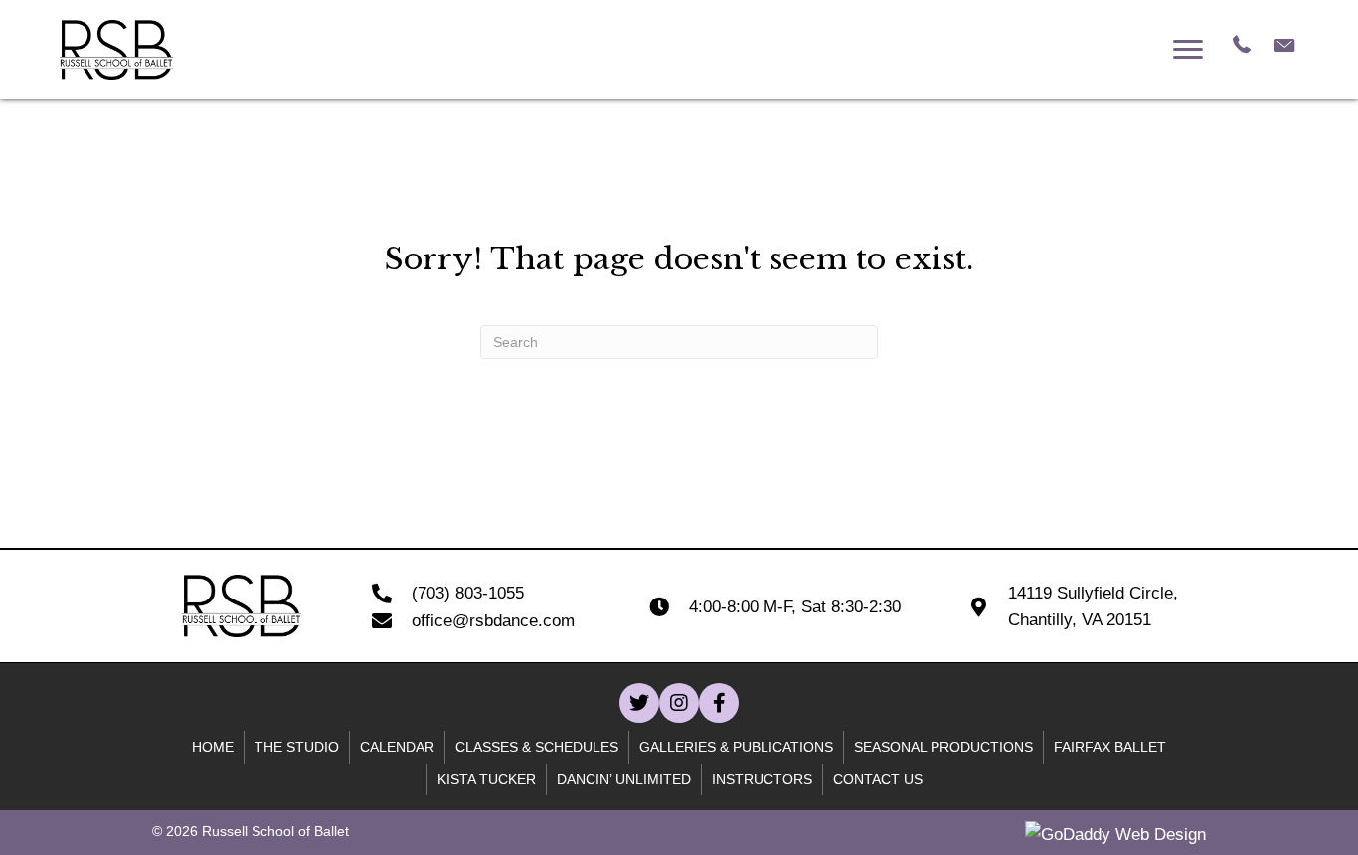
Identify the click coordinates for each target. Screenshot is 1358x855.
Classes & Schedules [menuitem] (536, 747)
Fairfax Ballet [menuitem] (1110, 747)
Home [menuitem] (213, 747)
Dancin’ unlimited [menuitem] (624, 779)
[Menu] (1188, 50)
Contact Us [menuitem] (878, 779)
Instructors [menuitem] (762, 779)
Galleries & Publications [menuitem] (736, 747)
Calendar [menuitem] (397, 747)
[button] (639, 703)
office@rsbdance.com (493, 620)
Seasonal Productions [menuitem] (943, 747)
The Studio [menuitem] (297, 747)
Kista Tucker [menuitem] (486, 779)
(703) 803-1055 (468, 593)
